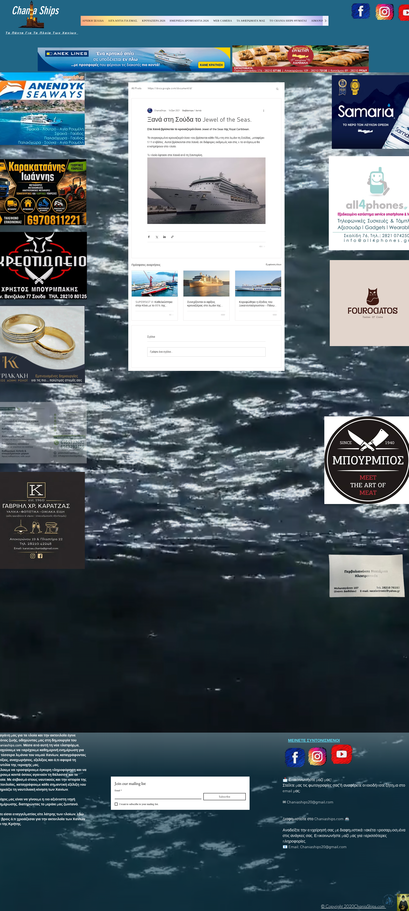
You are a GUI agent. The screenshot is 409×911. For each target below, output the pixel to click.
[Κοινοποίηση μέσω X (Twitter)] (156, 236)
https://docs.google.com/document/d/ (170, 88)
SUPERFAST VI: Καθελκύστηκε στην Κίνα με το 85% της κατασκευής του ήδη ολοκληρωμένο (154, 304)
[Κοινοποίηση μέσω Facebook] (148, 236)
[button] (277, 88)
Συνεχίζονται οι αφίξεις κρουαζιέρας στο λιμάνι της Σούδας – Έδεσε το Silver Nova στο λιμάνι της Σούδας (206, 304)
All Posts (136, 88)
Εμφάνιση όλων (273, 264)
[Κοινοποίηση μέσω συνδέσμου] (172, 236)
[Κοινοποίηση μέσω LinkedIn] (164, 236)
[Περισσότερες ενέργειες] (264, 111)
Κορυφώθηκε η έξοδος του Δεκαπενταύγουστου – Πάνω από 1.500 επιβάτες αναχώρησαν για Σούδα (256, 304)
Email (118, 790)
